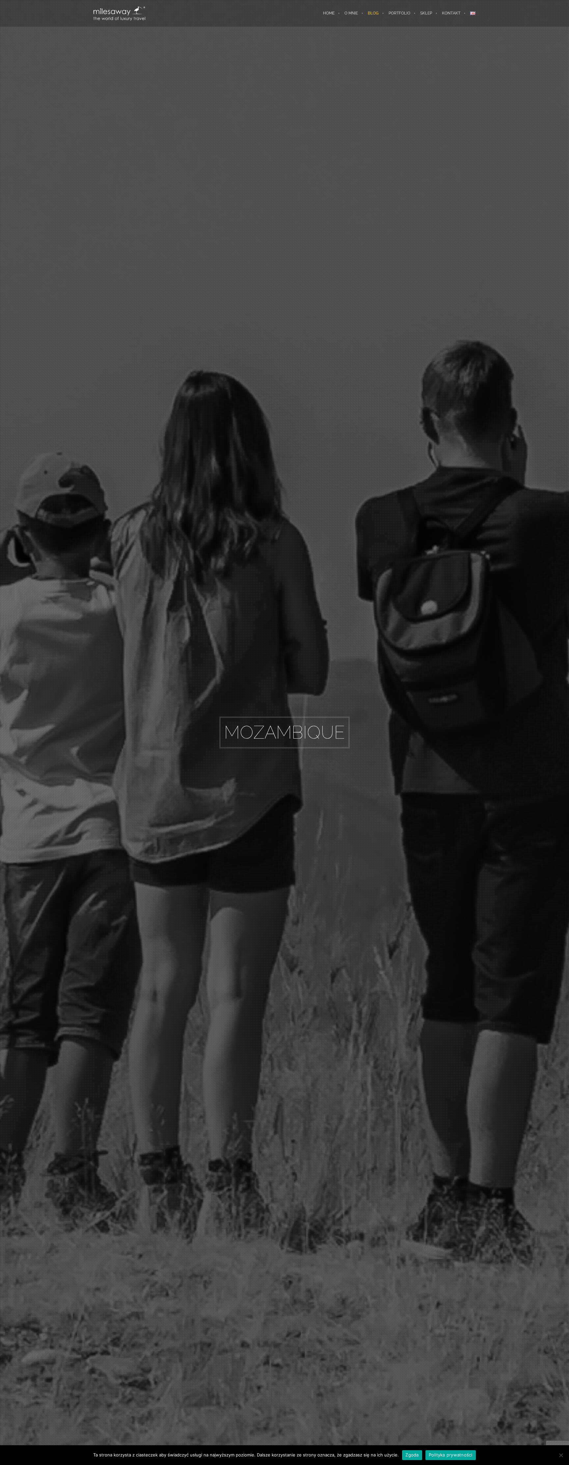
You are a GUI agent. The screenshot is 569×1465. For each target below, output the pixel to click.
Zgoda (412, 1454)
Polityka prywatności (451, 1454)
